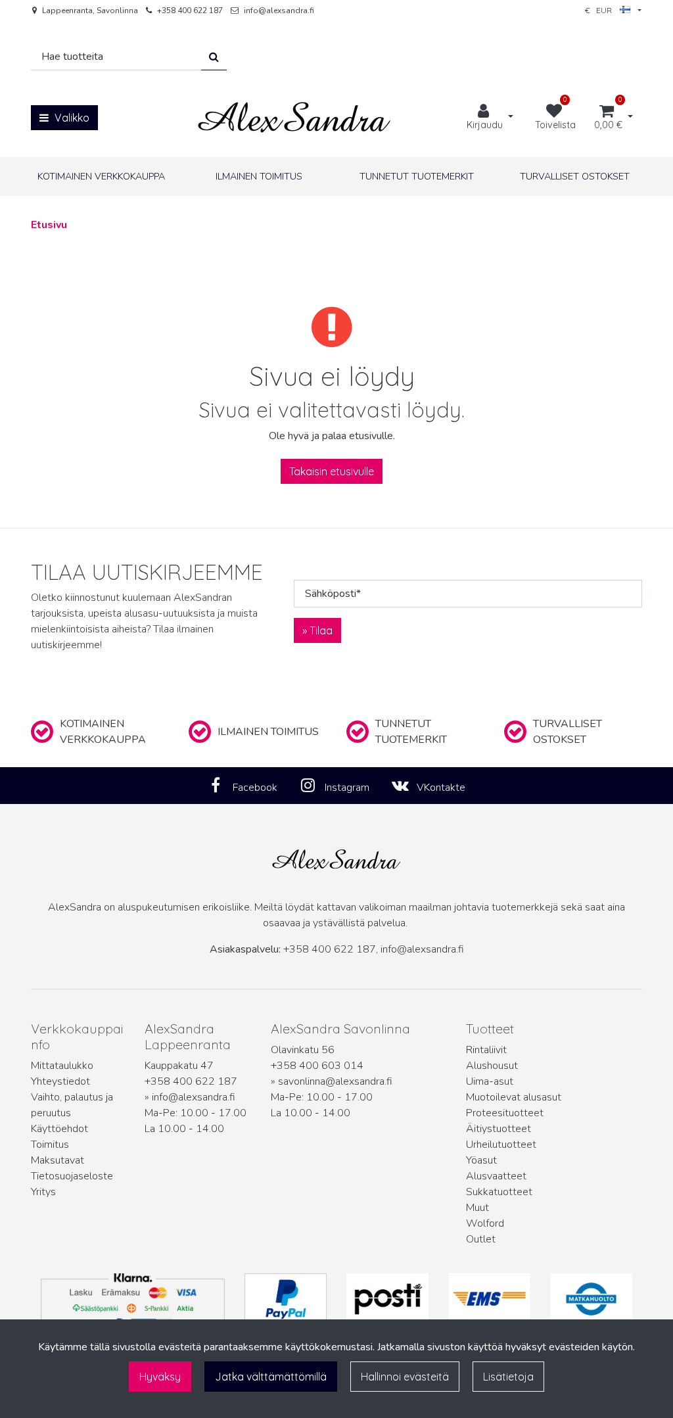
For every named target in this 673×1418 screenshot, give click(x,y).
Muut (477, 1207)
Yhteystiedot (60, 1081)
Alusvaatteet (496, 1176)
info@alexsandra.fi (279, 10)
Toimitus (50, 1144)
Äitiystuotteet (498, 1129)
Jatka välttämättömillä (271, 1376)
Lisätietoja (508, 1376)
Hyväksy (160, 1376)
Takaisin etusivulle (331, 471)
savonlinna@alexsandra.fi (335, 1081)
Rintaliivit (486, 1050)
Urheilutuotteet (501, 1144)
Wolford (485, 1223)
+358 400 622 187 (190, 10)
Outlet (481, 1239)
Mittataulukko (62, 1065)
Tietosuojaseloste (72, 1176)
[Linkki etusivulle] (294, 117)
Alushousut (492, 1065)
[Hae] (214, 56)
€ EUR (602, 10)
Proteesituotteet (505, 1113)
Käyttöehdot (59, 1129)
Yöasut (481, 1160)
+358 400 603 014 (317, 1065)
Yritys (43, 1192)
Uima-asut (489, 1081)
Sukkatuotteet (499, 1192)
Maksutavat (57, 1160)
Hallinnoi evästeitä (405, 1376)
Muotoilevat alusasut (513, 1097)
